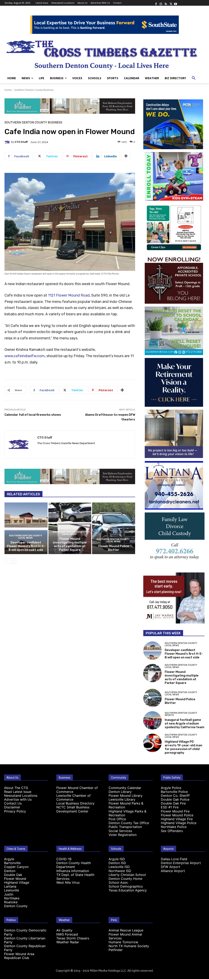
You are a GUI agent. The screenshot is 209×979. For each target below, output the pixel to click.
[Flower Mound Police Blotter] (113, 528)
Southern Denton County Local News (25, 537)
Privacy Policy (15, 811)
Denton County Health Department (73, 865)
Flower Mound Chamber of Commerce (77, 790)
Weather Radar (67, 942)
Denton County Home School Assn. (125, 881)
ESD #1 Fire (170, 807)
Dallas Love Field (174, 859)
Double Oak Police (175, 799)
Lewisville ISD (119, 867)
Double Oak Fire (173, 803)
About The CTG (16, 788)
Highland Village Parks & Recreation (127, 813)
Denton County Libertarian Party (24, 940)
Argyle (9, 859)
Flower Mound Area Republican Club (19, 956)
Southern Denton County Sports (181, 714)
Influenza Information (72, 871)
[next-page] (13, 560)
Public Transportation (125, 827)
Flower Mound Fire (175, 811)
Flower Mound (15, 879)
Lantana (10, 886)
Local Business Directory (75, 803)
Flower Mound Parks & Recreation (126, 805)
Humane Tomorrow (123, 942)
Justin (8, 894)
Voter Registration (123, 835)
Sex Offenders (172, 831)
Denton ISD (117, 863)
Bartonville (12, 863)
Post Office (117, 819)
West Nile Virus (68, 882)
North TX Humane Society (129, 946)
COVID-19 (63, 859)
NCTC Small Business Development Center (72, 809)
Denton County (16, 906)
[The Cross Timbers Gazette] (104, 53)
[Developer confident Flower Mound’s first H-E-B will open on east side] (26, 528)
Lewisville (11, 890)
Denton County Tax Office (129, 823)
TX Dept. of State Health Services (75, 877)
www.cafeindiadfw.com (24, 356)
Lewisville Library (122, 799)
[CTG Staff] (7, 142)
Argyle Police (171, 788)
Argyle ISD (117, 859)
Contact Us (13, 803)
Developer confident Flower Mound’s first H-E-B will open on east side (26, 546)
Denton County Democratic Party (25, 932)
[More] (126, 156)
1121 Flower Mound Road (69, 295)
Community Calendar (125, 788)
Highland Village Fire (177, 819)
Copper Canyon (16, 867)
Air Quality (64, 930)
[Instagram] (160, 2)
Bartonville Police (174, 792)
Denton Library (120, 792)
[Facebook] (156, 2)
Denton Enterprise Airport (181, 863)
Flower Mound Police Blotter (113, 548)
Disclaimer (12, 807)
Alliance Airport (173, 871)
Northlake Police (174, 827)
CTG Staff (21, 142)
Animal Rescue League (126, 930)
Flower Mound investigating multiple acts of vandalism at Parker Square (70, 544)
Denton (9, 871)
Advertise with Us (18, 799)
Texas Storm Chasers (72, 938)
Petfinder (116, 950)
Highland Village (16, 882)
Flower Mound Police (177, 815)
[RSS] (165, 2)
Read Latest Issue (17, 792)
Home (8, 90)
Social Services (120, 831)
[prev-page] (7, 560)
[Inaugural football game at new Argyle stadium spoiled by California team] (152, 720)
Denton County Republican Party (25, 948)
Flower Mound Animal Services (125, 936)
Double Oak (13, 875)
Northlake (11, 898)
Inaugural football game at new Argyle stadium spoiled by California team (184, 723)
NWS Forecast (67, 934)
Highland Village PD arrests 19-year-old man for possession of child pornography (183, 747)
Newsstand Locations (20, 795)
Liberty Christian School (127, 875)
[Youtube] (175, 2)
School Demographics (126, 886)
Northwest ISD (120, 871)
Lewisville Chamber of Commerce (73, 797)
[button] (194, 78)
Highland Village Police (178, 823)
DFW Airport (170, 867)
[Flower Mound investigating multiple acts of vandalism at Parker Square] (152, 673)
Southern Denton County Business (33, 90)
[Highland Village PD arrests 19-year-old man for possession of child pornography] (152, 743)
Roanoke (11, 902)
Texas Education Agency (128, 890)
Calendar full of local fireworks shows (32, 415)
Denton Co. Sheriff (175, 795)
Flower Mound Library (125, 795)
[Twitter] (170, 2)
